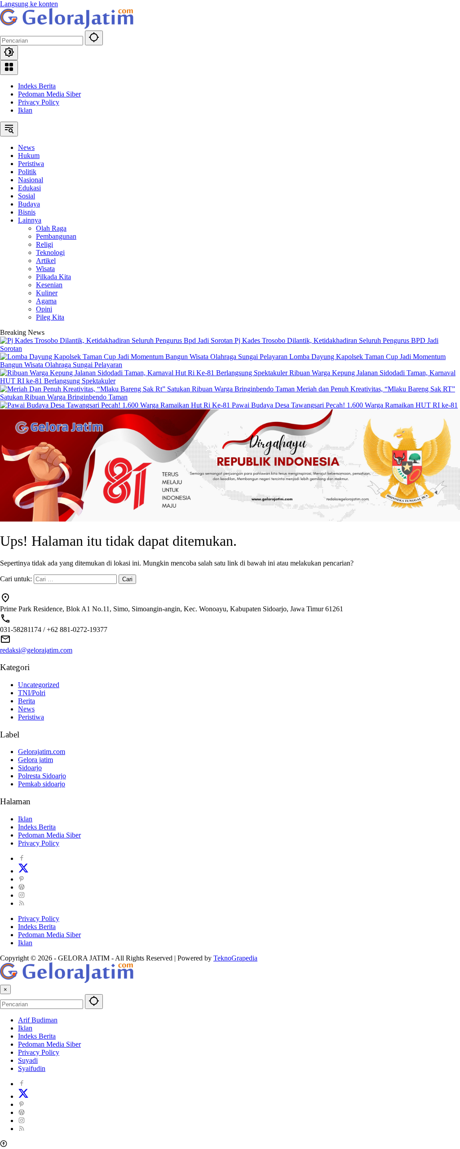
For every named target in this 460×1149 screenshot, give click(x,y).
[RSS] (21, 903)
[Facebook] (21, 858)
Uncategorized (38, 685)
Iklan (25, 110)
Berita (26, 701)
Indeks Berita (37, 86)
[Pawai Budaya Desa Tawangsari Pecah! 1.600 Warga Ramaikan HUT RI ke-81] (116, 405)
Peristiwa (31, 717)
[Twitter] (23, 871)
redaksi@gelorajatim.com (36, 650)
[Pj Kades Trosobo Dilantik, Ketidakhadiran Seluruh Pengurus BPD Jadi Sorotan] (117, 340)
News (26, 709)
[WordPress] (21, 887)
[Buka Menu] (9, 67)
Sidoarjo (30, 768)
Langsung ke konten (29, 4)
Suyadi (28, 1060)
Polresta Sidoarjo (42, 776)
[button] (94, 38)
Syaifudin (31, 1068)
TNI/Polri (31, 693)
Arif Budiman (38, 1020)
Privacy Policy (38, 102)
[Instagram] (21, 895)
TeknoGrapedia (235, 958)
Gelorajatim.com (41, 751)
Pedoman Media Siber (49, 94)
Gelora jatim (35, 759)
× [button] (5, 989)
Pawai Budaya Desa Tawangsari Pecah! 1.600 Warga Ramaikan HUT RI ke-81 (345, 405)
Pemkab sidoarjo (41, 784)
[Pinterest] (21, 879)
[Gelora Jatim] (67, 26)
